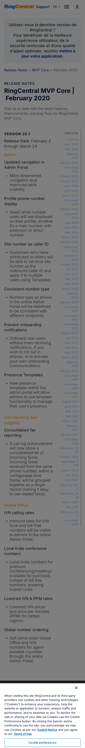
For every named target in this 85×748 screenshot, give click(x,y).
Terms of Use (23, 734)
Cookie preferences (42, 742)
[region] (42, 715)
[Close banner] (76, 688)
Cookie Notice (47, 729)
